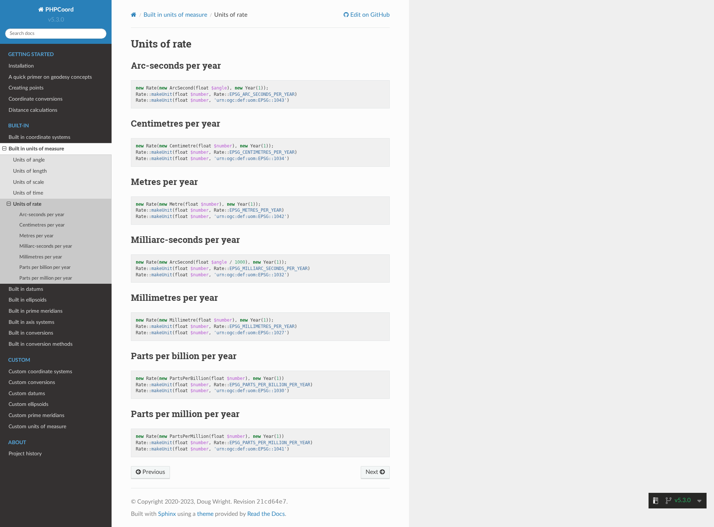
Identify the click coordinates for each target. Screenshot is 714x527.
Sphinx (167, 514)
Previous (153, 472)
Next (373, 472)
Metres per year (36, 236)
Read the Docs (266, 514)
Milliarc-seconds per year (45, 246)
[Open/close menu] (4, 149)
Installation (21, 66)
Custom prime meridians (36, 415)
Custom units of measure (37, 426)
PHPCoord (59, 10)
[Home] (133, 15)
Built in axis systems (31, 322)
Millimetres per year (40, 257)
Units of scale (28, 182)
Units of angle (29, 160)
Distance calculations (33, 110)
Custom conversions (32, 382)
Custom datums (27, 393)
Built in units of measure (36, 149)
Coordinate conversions (35, 99)
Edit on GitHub (369, 15)
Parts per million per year (45, 278)
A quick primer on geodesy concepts (50, 77)
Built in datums (26, 289)
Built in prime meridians (35, 311)
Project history (25, 453)
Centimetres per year (42, 225)
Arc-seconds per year (41, 214)
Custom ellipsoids (28, 404)
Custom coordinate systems (40, 371)
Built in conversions (31, 333)
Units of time (28, 193)
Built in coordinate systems (39, 137)
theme (205, 514)
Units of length (30, 171)
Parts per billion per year (45, 267)
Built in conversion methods (41, 344)
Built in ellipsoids (27, 300)
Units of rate (27, 204)
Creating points (26, 88)
